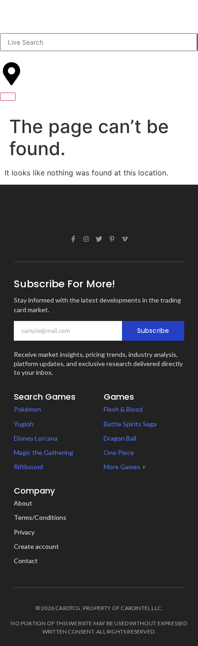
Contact (26, 561)
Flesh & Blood (123, 409)
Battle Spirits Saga (130, 424)
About (23, 503)
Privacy (24, 532)
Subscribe (153, 330)
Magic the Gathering (43, 452)
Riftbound (28, 467)
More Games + (125, 467)
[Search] (197, 42)
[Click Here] (8, 97)
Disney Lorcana (36, 438)
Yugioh (24, 424)
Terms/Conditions (40, 517)
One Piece (119, 452)
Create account (36, 546)
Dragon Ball (120, 438)
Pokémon (27, 409)
